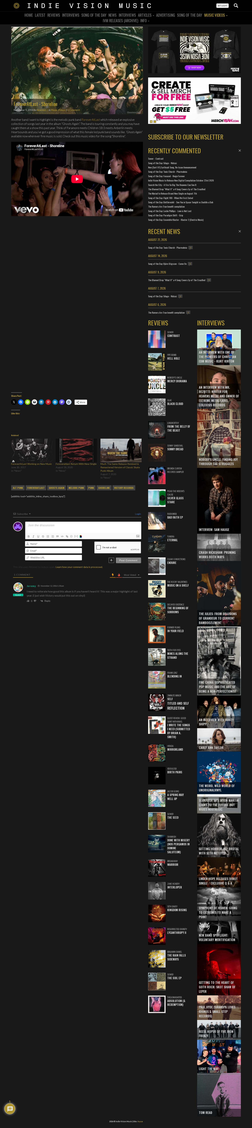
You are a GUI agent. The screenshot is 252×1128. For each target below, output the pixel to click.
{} (71, 536)
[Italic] (33, 536)
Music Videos (215, 15)
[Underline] (38, 536)
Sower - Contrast (156, 158)
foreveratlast (36, 488)
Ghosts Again (56, 488)
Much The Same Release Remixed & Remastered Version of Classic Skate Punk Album (120, 467)
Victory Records (124, 488)
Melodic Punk (76, 488)
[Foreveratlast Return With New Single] (76, 450)
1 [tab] (151, 121)
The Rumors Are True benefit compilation (166, 206)
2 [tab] (154, 121)
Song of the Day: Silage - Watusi (162, 163)
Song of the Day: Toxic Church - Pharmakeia (167, 171)
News (113, 15)
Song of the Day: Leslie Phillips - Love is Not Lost (169, 211)
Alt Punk (18, 488)
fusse (140, 1121)
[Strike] (43, 536)
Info (144, 20)
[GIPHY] (81, 536)
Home (29, 15)
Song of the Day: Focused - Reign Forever (166, 176)
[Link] (67, 536)
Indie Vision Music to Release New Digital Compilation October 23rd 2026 (181, 180)
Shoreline (104, 488)
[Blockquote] (57, 536)
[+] (76, 536)
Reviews (53, 15)
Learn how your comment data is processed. (79, 566)
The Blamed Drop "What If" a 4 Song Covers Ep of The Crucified (176, 189)
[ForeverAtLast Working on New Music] (31, 450)
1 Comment (73, 109)
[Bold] (28, 536)
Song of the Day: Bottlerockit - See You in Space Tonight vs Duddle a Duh (180, 202)
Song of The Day (189, 15)
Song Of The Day (93, 15)
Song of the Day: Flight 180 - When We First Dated (170, 198)
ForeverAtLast (91, 119)
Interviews (70, 15)
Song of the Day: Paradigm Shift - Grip (165, 215)
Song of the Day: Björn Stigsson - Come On (167, 263)
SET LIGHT (222, 5)
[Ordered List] (47, 536)
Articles (145, 15)
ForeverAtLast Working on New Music (31, 463)
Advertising (165, 15)
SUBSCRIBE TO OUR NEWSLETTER (185, 136)
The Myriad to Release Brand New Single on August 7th (172, 193)
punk (91, 488)
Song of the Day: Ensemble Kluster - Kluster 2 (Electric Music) (175, 219)
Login (138, 513)
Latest (40, 15)
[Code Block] (62, 536)
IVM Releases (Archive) (120, 20)
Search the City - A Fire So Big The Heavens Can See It (172, 185)
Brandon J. (42, 109)
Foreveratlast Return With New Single (76, 463)
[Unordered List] (52, 536)
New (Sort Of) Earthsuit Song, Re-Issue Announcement (172, 167)
